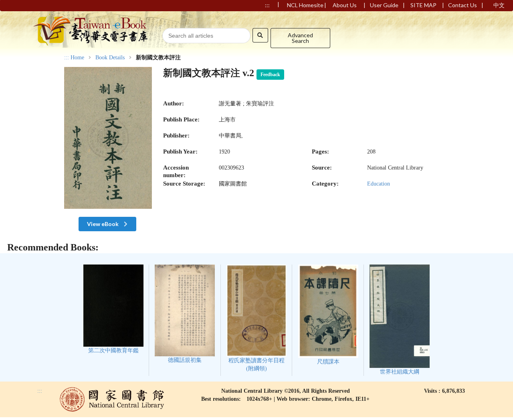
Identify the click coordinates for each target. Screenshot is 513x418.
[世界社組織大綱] (400, 320)
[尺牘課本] (328, 315)
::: (66, 58)
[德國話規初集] (185, 314)
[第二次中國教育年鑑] (113, 309)
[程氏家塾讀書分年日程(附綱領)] (256, 318)
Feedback (270, 74)
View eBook (103, 223)
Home (77, 58)
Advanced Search (300, 38)
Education (378, 184)
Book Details (110, 58)
